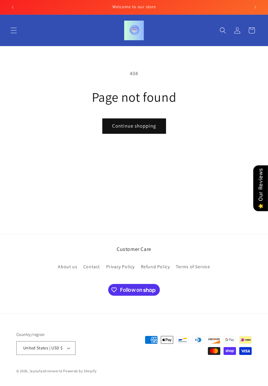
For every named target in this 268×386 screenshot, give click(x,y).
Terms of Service (193, 267)
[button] (14, 30)
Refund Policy (155, 267)
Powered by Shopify (80, 371)
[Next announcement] (255, 7)
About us (67, 267)
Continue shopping (134, 126)
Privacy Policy (120, 267)
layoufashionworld (46, 371)
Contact (91, 267)
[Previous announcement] (13, 7)
